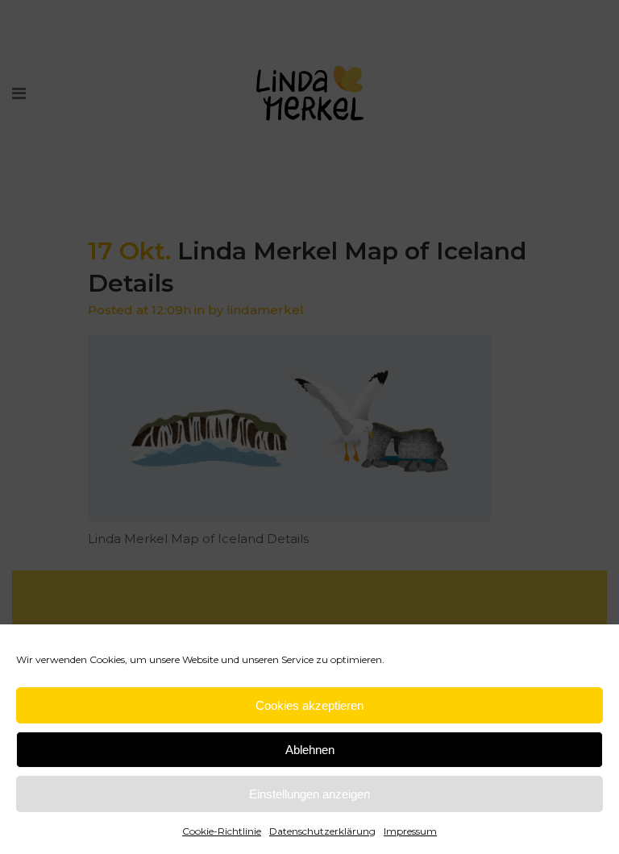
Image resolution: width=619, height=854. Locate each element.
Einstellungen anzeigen (309, 794)
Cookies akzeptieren (309, 705)
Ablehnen (309, 750)
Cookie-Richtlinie (221, 831)
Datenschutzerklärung (322, 831)
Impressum (410, 831)
